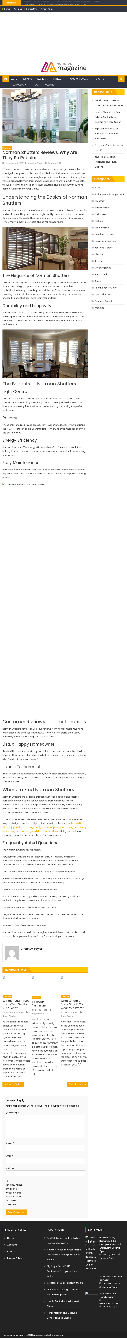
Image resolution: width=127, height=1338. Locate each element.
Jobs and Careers (104, 247)
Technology (18, 84)
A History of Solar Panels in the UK (109, 148)
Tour (36, 84)
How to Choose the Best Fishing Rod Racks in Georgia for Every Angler (108, 117)
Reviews (7, 148)
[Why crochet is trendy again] (91, 1296)
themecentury (57, 1334)
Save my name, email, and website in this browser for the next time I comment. (14, 1194)
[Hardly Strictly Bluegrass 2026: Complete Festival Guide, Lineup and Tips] (91, 1253)
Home (7, 9)
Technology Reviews (106, 287)
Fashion (41, 78)
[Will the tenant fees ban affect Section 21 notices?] (16, 984)
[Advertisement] (63, 35)
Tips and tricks (102, 294)
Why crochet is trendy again (107, 1295)
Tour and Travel (103, 301)
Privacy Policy (47, 9)
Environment (101, 214)
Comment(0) (54, 163)
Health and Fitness (104, 234)
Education (100, 201)
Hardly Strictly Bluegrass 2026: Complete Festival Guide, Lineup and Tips (110, 1244)
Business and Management (109, 194)
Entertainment (102, 207)
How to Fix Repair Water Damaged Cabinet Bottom (15, 1084)
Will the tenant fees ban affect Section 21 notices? (16, 1004)
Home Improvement (79, 78)
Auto (14, 78)
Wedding (50, 84)
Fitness (57, 78)
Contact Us (31, 9)
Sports (100, 78)
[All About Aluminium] (45, 985)
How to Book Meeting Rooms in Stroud (63, 1304)
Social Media (101, 274)
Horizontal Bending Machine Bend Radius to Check (62, 1315)
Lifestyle (99, 254)
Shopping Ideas (103, 267)
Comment (12, 1112)
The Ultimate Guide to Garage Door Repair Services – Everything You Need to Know (78, 1084)
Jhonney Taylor (35, 163)
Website (10, 1168)
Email (9, 1155)
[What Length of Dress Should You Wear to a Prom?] (74, 984)
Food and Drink (103, 227)
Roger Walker (9, 1016)
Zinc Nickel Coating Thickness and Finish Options (106, 161)
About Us (18, 9)
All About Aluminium (39, 1003)
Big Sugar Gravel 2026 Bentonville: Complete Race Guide (55, 2)
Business (27, 78)
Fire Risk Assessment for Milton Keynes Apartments (109, 103)
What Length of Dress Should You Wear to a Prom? (72, 1004)
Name (10, 1143)
